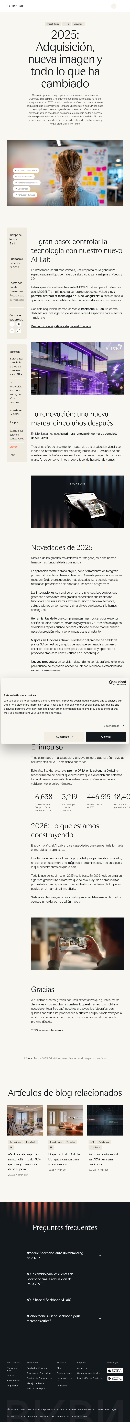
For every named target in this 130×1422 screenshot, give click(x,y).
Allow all (106, 736)
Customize (62, 736)
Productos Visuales (37, 1368)
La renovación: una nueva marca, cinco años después (16, 392)
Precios (11, 1375)
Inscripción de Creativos (89, 1378)
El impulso (14, 422)
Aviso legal (110, 1409)
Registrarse (13, 1386)
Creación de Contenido (39, 1373)
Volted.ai (70, 270)
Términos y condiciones (19, 1409)
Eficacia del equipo (36, 1388)
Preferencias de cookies (90, 1409)
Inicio (27, 1058)
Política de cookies (66, 1409)
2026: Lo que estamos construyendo (16, 434)
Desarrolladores (65, 1373)
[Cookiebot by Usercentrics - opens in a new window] (111, 682)
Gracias (13, 446)
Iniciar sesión (13, 1380)
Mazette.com (81, 1416)
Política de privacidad (44, 1409)
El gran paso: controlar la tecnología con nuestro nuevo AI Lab (16, 366)
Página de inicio (12, 1369)
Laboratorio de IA (64, 1379)
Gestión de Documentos (39, 1378)
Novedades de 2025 (15, 412)
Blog (36, 1058)
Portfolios (62, 1386)
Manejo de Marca (35, 1383)
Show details (111, 725)
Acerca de (82, 1368)
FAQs (12, 455)
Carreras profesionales (88, 1373)
